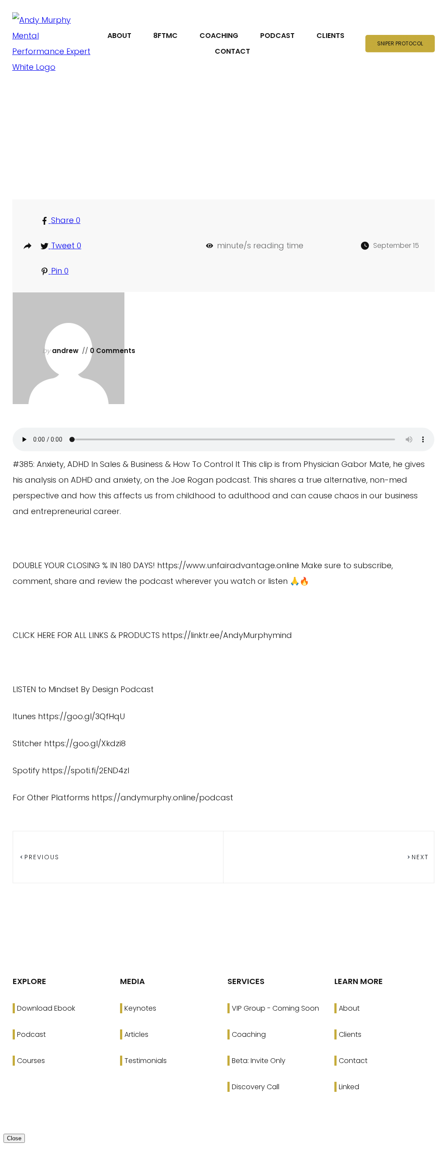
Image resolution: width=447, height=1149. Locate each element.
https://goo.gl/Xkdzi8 (85, 743)
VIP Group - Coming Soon (275, 1008)
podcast (227, 158)
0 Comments (111, 350)
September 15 (396, 245)
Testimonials (145, 1061)
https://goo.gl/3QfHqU (81, 716)
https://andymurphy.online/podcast (162, 797)
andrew (65, 350)
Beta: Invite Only (258, 1061)
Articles (136, 1034)
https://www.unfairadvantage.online (228, 565)
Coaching (249, 1034)
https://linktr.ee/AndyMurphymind (227, 635)
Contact (353, 1061)
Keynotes (140, 1008)
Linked (349, 1087)
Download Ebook (46, 1008)
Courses (31, 1061)
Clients (350, 1034)
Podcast (31, 1034)
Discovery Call (255, 1087)
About (349, 1008)
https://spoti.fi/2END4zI (85, 770)
